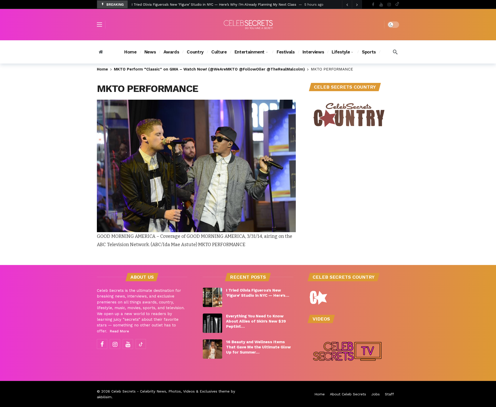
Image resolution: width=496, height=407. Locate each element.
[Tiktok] (397, 4)
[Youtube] (381, 4)
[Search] (395, 52)
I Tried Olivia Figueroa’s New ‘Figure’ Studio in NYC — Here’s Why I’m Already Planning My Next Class (213, 4)
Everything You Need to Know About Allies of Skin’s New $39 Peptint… (256, 321)
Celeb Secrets (123, 391)
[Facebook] (373, 4)
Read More (119, 331)
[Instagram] (389, 4)
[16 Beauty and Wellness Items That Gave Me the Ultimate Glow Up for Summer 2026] (212, 349)
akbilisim (104, 397)
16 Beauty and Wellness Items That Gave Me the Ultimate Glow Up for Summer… (258, 347)
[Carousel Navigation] (352, 5)
